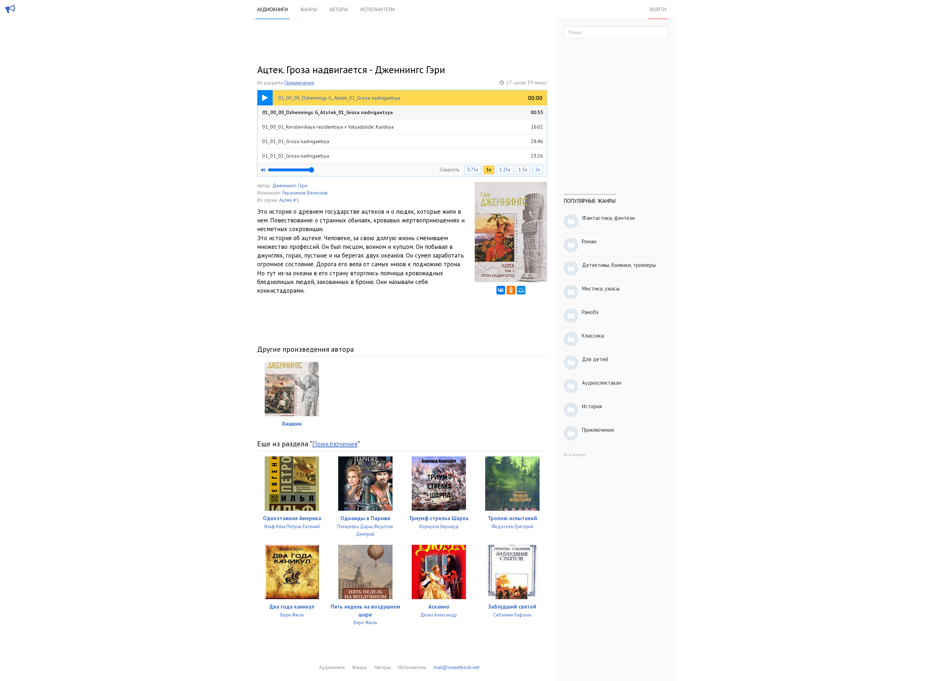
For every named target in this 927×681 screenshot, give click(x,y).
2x (537, 170)
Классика (593, 335)
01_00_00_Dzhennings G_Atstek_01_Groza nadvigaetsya (402, 112)
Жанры (308, 9)
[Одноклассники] (511, 290)
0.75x (472, 170)
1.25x (505, 170)
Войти (658, 9)
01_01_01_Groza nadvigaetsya (402, 141)
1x (488, 170)
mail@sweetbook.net (456, 667)
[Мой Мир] (521, 290)
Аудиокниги (272, 9)
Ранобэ (590, 312)
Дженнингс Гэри (289, 185)
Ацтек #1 (289, 200)
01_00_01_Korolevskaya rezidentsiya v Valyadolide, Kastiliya (402, 127)
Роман (589, 241)
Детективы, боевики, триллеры (619, 265)
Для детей (595, 359)
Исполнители (377, 9)
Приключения (299, 82)
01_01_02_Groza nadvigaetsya (402, 156)
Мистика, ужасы (601, 288)
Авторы (338, 9)
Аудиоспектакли (601, 382)
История (592, 406)
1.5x (523, 170)
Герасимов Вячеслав (305, 192)
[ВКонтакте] (500, 290)
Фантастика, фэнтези (608, 217)
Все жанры (574, 454)
